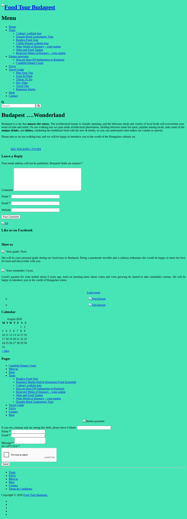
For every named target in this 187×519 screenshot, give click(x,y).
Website (6, 209)
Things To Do (24, 79)
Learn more (93, 292)
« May (5, 351)
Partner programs (18, 56)
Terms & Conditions (20, 488)
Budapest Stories (25, 89)
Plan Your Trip (24, 72)
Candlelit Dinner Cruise (29, 63)
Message (7, 442)
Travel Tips (22, 86)
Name (6, 196)
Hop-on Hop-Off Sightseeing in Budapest (40, 59)
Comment (7, 190)
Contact (13, 95)
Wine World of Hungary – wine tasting (38, 46)
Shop (12, 92)
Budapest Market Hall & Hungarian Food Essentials (46, 382)
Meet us (13, 368)
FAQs (12, 66)
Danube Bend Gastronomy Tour (34, 36)
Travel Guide (16, 69)
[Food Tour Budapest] (28, 7)
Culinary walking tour (28, 33)
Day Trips (22, 82)
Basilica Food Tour (27, 39)
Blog (11, 414)
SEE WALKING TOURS (26, 149)
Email (5, 203)
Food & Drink (24, 76)
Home (12, 26)
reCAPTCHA (10, 446)
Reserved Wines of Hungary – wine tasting (41, 53)
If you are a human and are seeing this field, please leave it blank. (39, 427)
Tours (12, 30)
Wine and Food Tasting (29, 49)
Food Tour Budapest (35, 495)
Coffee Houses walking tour (32, 43)
